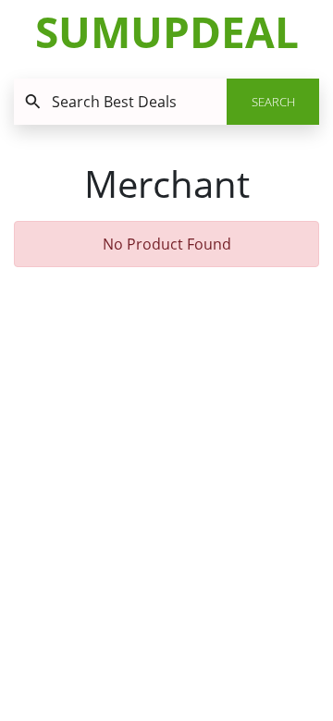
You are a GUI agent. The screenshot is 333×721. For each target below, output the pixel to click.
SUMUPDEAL (167, 31)
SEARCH (273, 101)
